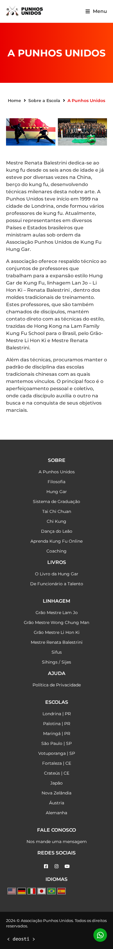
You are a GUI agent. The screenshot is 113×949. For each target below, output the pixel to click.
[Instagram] (56, 866)
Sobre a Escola (44, 100)
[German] (21, 891)
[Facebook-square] (46, 866)
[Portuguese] (51, 891)
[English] (12, 891)
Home (14, 100)
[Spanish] (61, 891)
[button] (96, 11)
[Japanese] (41, 891)
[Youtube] (67, 866)
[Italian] (31, 891)
